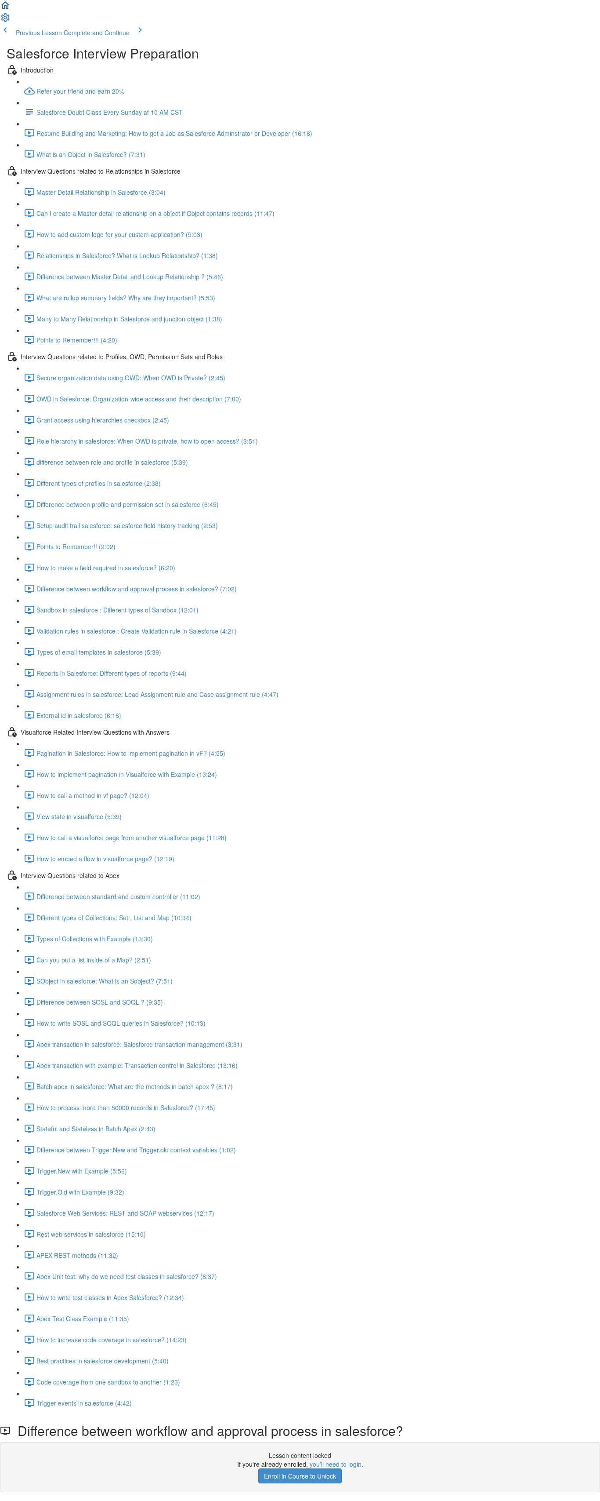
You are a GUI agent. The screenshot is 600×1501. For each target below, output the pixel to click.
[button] (5, 8)
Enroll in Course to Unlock (300, 1476)
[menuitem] (5, 20)
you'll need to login (335, 1464)
